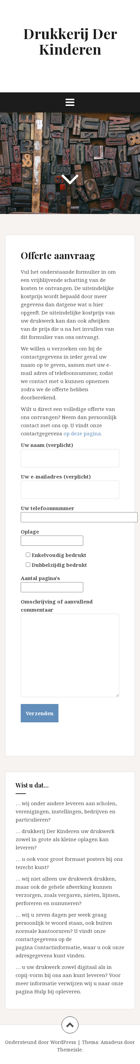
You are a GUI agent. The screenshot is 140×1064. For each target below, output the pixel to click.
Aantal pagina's (40, 578)
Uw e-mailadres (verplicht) (56, 476)
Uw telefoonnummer (47, 508)
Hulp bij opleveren (57, 991)
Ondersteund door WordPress (40, 1042)
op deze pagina (82, 433)
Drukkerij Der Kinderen (70, 41)
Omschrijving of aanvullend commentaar (57, 605)
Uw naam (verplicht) (47, 444)
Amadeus (112, 1042)
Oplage (30, 531)
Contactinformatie (57, 947)
